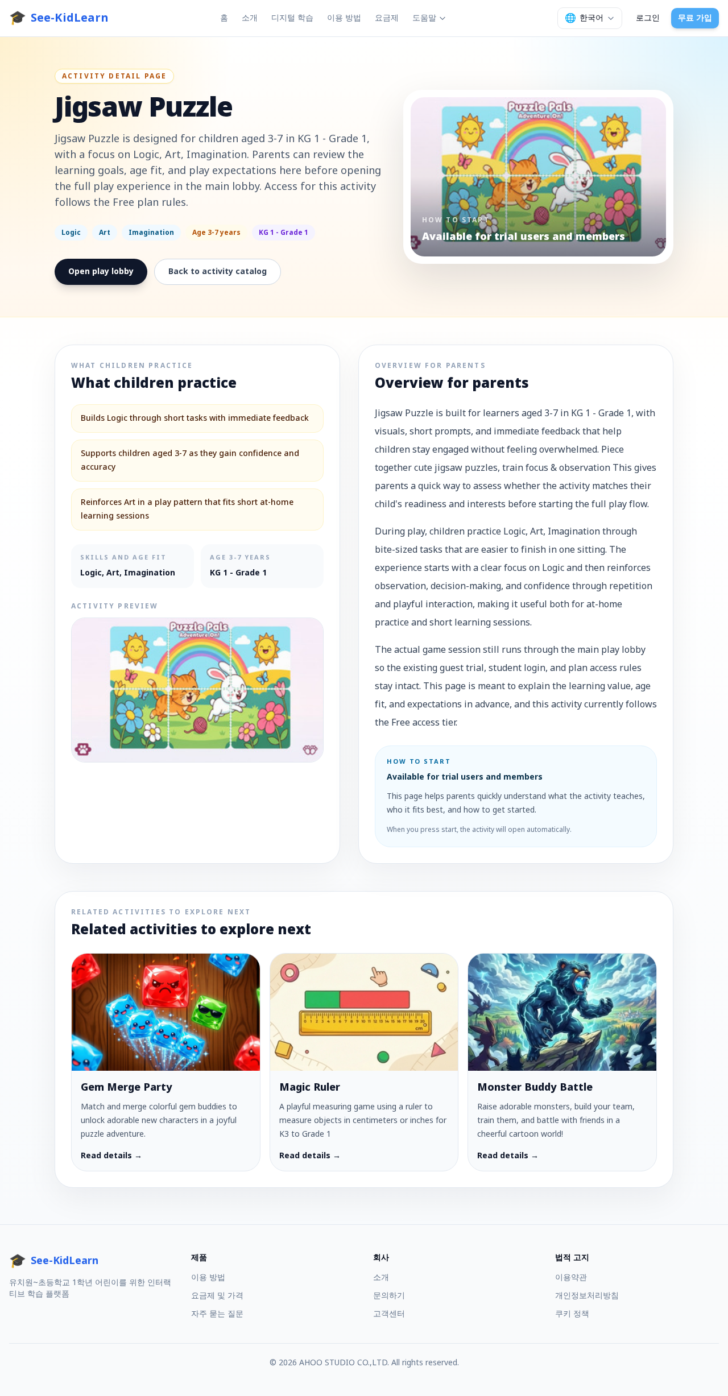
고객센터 (389, 1314)
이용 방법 (344, 18)
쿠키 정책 (572, 1314)
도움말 (424, 18)
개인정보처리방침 (587, 1296)
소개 (250, 18)
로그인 (648, 18)
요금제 (387, 18)
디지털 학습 (292, 18)
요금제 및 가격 (217, 1296)
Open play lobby (101, 271)
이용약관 (571, 1277)
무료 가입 (695, 18)
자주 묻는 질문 (217, 1314)
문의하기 (389, 1296)
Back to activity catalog (217, 271)
